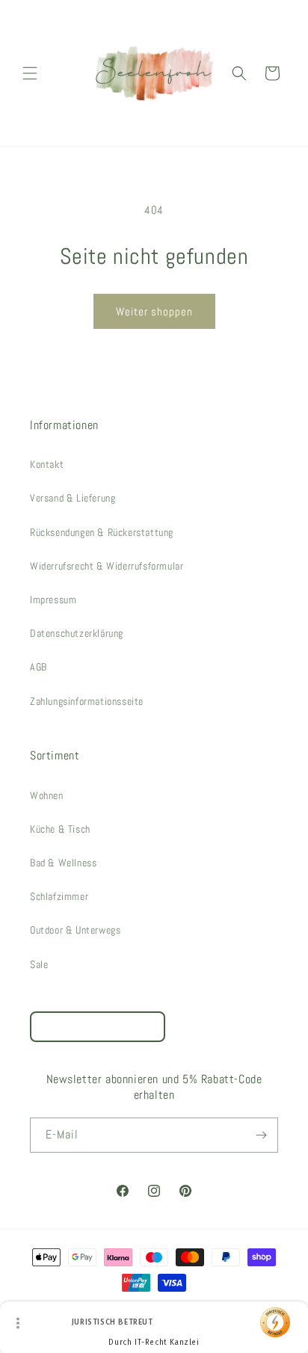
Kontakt (47, 464)
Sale (39, 964)
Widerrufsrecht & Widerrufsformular (106, 566)
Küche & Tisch (60, 829)
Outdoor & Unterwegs (75, 930)
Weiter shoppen (154, 311)
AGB (38, 667)
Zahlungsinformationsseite (87, 701)
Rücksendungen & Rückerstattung (101, 532)
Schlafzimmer (59, 896)
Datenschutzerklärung (76, 633)
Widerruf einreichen (97, 1026)
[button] (29, 73)
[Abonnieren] (260, 1135)
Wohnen (47, 795)
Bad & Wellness (63, 862)
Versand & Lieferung (72, 498)
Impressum (53, 599)
